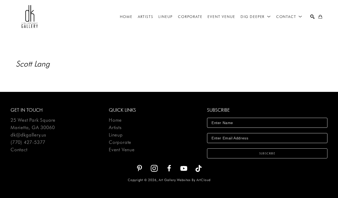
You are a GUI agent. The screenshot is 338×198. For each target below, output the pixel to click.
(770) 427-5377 (28, 142)
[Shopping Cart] (320, 17)
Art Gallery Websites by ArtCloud (184, 180)
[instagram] (154, 168)
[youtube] (183, 168)
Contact (19, 149)
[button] (256, 17)
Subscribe (267, 153)
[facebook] (169, 168)
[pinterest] (139, 168)
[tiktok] (198, 168)
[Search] (312, 17)
